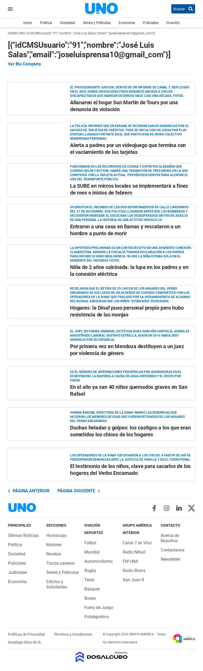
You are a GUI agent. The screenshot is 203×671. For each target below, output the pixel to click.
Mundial (92, 552)
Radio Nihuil (134, 552)
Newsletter (170, 559)
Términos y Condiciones (73, 634)
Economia (127, 23)
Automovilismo (98, 561)
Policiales (150, 23)
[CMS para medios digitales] (102, 657)
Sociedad (67, 23)
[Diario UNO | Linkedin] (179, 508)
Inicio (27, 23)
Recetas (53, 553)
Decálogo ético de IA (24, 642)
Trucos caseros (60, 563)
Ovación (173, 23)
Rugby (90, 570)
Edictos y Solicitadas (56, 584)
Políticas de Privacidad (27, 634)
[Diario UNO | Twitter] (191, 508)
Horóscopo (56, 535)
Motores (54, 544)
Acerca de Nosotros (170, 538)
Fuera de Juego (98, 607)
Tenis (89, 579)
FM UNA (130, 561)
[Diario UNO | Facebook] (154, 508)
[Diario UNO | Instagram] (166, 508)
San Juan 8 (133, 579)
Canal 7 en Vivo (137, 542)
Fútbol (90, 542)
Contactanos (172, 549)
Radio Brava (134, 570)
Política (46, 23)
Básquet (92, 589)
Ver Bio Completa (24, 64)
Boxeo (90, 598)
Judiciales (17, 572)
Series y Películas (97, 23)
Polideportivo (96, 616)
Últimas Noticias (23, 535)
